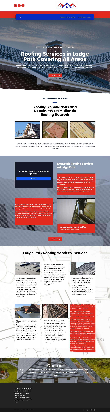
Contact (89, 17)
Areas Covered (81, 17)
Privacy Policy (18, 410)
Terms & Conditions (28, 410)
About (68, 17)
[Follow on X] (19, 5)
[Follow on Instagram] (22, 5)
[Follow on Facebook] (15, 5)
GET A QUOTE (54, 239)
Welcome (62, 17)
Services (73, 17)
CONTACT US (54, 75)
